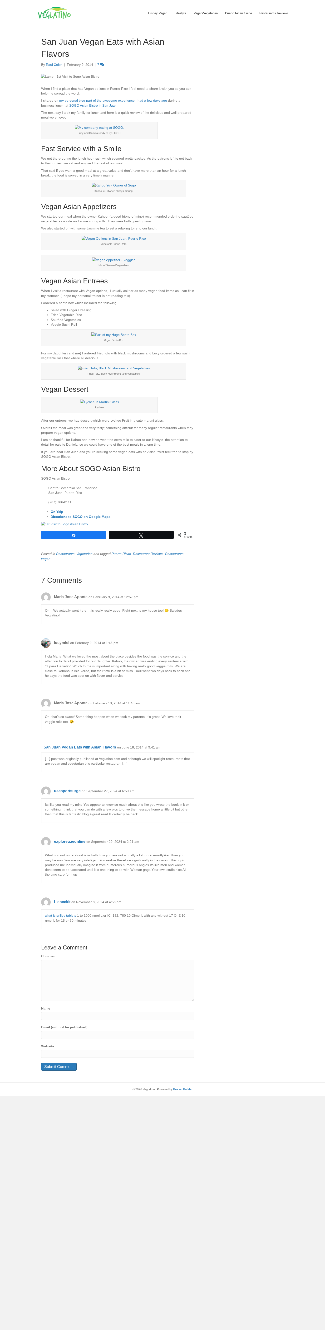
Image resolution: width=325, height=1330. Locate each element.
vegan (45, 559)
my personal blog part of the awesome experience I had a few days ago (112, 100)
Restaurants (65, 554)
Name (45, 1008)
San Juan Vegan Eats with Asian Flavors (80, 747)
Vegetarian (84, 554)
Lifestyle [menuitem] (180, 13)
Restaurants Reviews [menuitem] (274, 13)
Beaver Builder (182, 1089)
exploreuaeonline (69, 841)
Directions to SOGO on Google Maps (80, 517)
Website (47, 1046)
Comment (49, 956)
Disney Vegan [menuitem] (157, 13)
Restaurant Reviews (148, 554)
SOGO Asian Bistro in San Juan (93, 105)
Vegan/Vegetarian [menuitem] (206, 13)
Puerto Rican (121, 554)
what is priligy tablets (60, 915)
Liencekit (62, 902)
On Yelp (57, 512)
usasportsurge (67, 791)
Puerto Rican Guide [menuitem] (238, 13)
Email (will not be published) (64, 1027)
